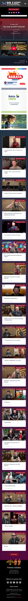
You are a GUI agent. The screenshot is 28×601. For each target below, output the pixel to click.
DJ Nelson (7, 402)
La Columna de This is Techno (12, 340)
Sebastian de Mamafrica (10, 298)
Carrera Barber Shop (9, 486)
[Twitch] (19, 12)
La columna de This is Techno (12, 235)
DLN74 (6, 546)
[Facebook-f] (9, 12)
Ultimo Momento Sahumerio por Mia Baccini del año (13, 214)
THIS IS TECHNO (8, 526)
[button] (25, 3)
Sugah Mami (7, 422)
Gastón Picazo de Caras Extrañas (13, 193)
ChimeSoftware (18, 597)
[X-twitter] (11, 12)
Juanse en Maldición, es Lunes (12, 360)
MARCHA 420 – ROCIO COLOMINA (13, 506)
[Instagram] (16, 12)
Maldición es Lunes (16, 33)
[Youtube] (14, 12)
